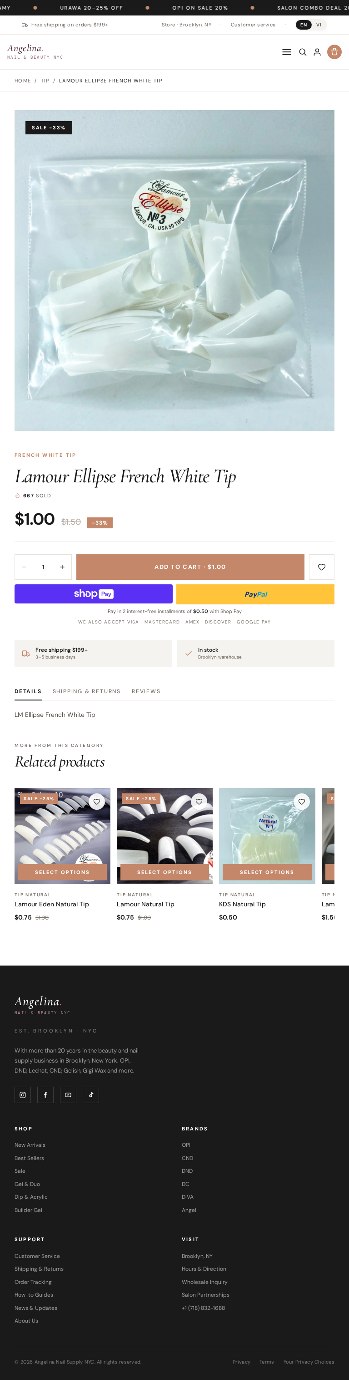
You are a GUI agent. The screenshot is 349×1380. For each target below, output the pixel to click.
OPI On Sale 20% (162, 8)
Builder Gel (28, 1210)
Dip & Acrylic (31, 1197)
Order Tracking (33, 1282)
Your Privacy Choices (309, 1362)
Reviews (146, 691)
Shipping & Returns (87, 691)
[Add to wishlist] (321, 567)
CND (187, 1158)
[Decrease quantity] (24, 567)
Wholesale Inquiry (205, 1282)
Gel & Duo (27, 1184)
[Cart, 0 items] (334, 52)
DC (185, 1184)
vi (319, 25)
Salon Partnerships (205, 1294)
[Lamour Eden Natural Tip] (62, 836)
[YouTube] (68, 1095)
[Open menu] (287, 52)
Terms (266, 1362)
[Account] (317, 51)
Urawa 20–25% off (54, 8)
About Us (26, 1320)
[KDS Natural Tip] (267, 836)
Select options (62, 872)
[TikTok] (91, 1095)
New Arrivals (30, 1145)
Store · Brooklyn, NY (186, 24)
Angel (189, 1210)
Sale (20, 1171)
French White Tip (45, 455)
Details (28, 691)
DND (187, 1171)
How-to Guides (34, 1294)
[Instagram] (23, 1095)
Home (23, 80)
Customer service (253, 24)
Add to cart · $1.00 (190, 567)
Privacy (241, 1362)
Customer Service (37, 1256)
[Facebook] (45, 1095)
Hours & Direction (204, 1269)
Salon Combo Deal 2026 (281, 8)
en (303, 25)
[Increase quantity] (62, 567)
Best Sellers (29, 1158)
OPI (186, 1145)
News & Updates (36, 1308)
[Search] (302, 51)
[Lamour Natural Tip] (165, 836)
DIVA (188, 1197)
